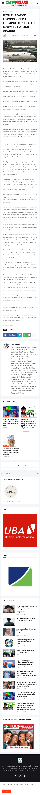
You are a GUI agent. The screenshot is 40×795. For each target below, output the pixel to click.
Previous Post (6, 473)
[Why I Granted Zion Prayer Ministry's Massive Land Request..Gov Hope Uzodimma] (9, 674)
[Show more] (34, 335)
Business (11, 11)
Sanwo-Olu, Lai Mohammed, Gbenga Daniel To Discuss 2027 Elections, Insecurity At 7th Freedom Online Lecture (28, 424)
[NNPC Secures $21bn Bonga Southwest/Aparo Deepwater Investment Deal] (9, 696)
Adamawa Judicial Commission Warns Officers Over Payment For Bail (27, 631)
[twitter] (20, 776)
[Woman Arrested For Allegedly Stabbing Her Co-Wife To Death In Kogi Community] (9, 685)
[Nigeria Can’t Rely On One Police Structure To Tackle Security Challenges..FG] (9, 664)
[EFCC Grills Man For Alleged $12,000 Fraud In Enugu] (9, 622)
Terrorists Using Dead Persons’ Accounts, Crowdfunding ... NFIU (27, 641)
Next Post (34, 473)
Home (5, 11)
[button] (3, 3)
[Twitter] (20, 335)
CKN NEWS (15, 344)
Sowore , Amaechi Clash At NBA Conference (25, 651)
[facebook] (15, 776)
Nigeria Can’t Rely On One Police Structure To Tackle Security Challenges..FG (25, 662)
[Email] (29, 335)
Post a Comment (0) (20, 466)
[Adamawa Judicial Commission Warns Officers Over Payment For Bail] (9, 632)
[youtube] (24, 776)
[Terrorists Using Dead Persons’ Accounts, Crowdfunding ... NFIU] (9, 643)
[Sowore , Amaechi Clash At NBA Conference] (9, 653)
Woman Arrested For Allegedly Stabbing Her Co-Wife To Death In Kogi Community (27, 684)
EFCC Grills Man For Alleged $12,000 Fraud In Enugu (26, 619)
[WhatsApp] (25, 335)
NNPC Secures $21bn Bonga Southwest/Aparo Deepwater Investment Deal (11, 422)
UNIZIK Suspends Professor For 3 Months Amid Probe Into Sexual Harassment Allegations (27, 609)
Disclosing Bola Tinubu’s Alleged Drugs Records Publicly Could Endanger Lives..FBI (11, 451)
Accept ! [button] (6, 791)
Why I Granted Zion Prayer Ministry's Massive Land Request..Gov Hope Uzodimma (26, 673)
